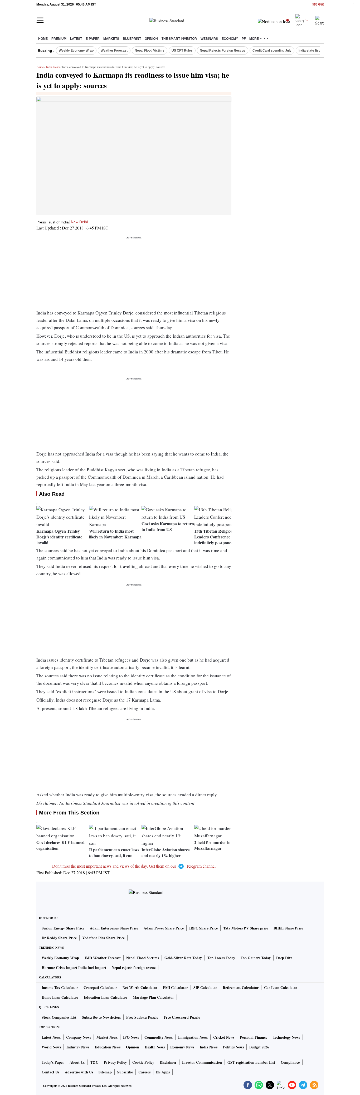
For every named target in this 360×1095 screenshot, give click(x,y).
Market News (107, 1037)
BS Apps (163, 1072)
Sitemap (105, 1072)
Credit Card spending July (271, 50)
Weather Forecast (114, 50)
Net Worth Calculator (140, 987)
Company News (78, 1037)
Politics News (233, 1047)
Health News (155, 1047)
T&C (94, 1062)
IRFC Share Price (203, 928)
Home (43, 38)
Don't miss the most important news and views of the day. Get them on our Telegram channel (134, 866)
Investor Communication (202, 1062)
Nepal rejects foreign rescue (133, 967)
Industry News (77, 1047)
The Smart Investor (179, 38)
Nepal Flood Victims (149, 50)
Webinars (209, 38)
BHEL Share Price (288, 928)
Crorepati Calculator (100, 987)
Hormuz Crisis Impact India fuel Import (74, 967)
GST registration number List (251, 1062)
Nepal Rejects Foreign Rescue (222, 50)
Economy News (182, 1047)
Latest (76, 38)
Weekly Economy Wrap (76, 50)
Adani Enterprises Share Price (114, 928)
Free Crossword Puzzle (182, 1017)
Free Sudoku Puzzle (142, 1017)
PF (244, 38)
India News (53, 67)
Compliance (290, 1062)
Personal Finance (253, 1037)
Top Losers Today (221, 958)
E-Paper (93, 38)
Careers (144, 1072)
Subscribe (125, 1072)
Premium (58, 38)
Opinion (151, 38)
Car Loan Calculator (280, 987)
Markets (111, 38)
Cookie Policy (143, 1062)
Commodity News (158, 1037)
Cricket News (223, 1037)
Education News (107, 1047)
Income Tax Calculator (60, 987)
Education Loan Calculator (105, 997)
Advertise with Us (79, 1072)
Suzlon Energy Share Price (63, 928)
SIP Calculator (205, 987)
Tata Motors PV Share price (245, 928)
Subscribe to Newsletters (101, 1017)
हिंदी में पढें (318, 4)
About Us (77, 1062)
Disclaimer (168, 1062)
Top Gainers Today (256, 958)
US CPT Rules (182, 50)
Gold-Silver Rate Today (183, 958)
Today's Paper (53, 1062)
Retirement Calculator (241, 987)
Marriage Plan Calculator (153, 997)
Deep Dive (284, 958)
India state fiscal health (316, 50)
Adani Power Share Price (164, 928)
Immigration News (193, 1037)
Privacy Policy (115, 1062)
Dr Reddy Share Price (59, 938)
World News (51, 1047)
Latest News (51, 1037)
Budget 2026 (259, 1047)
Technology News (286, 1037)
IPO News (131, 1037)
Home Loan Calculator (60, 997)
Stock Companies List (59, 1017)
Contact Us (50, 1072)
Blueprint (132, 38)
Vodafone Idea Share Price (103, 938)
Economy (230, 38)
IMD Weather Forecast (103, 958)
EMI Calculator (175, 987)
